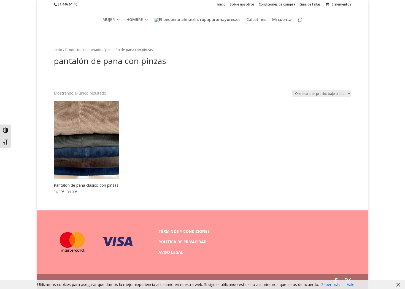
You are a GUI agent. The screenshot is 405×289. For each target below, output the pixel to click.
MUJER (108, 20)
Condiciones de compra (277, 5)
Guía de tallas (310, 5)
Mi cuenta (281, 20)
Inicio (221, 5)
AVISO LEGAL (170, 252)
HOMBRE (134, 20)
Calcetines (256, 20)
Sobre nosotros (242, 5)
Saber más (330, 284)
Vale (350, 284)
